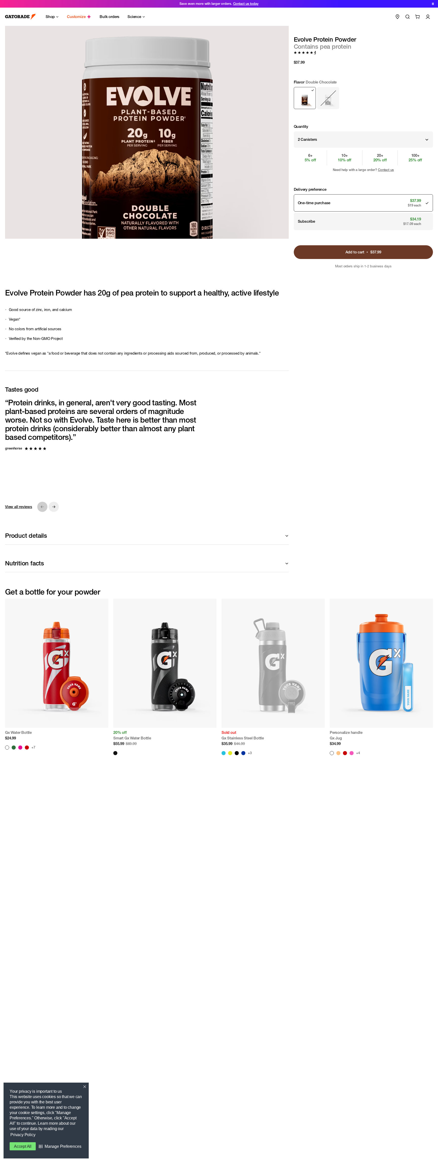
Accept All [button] (22, 1146)
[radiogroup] (363, 94)
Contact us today (246, 4)
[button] (60, 1146)
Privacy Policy (22, 1135)
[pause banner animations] (433, 4)
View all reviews (18, 507)
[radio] (305, 98)
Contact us (386, 170)
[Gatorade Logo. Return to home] (20, 17)
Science (134, 16)
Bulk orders (109, 16)
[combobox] (363, 139)
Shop (50, 16)
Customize (76, 16)
